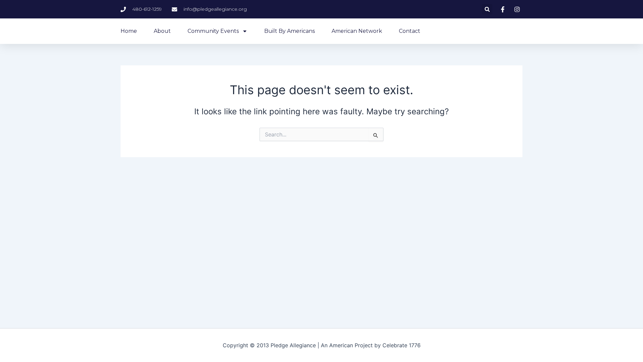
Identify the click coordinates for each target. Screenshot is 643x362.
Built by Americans (289, 31)
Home (129, 31)
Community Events (213, 31)
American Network (357, 31)
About (162, 31)
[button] (487, 9)
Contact (409, 31)
